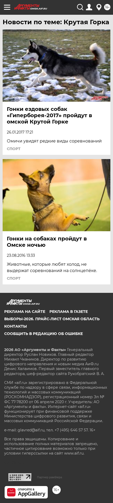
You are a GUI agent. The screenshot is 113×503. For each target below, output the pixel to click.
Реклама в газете (68, 311)
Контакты (15, 326)
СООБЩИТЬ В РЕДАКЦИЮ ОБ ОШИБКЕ (43, 333)
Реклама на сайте (24, 311)
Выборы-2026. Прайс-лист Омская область (52, 319)
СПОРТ (13, 149)
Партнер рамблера (49, 477)
